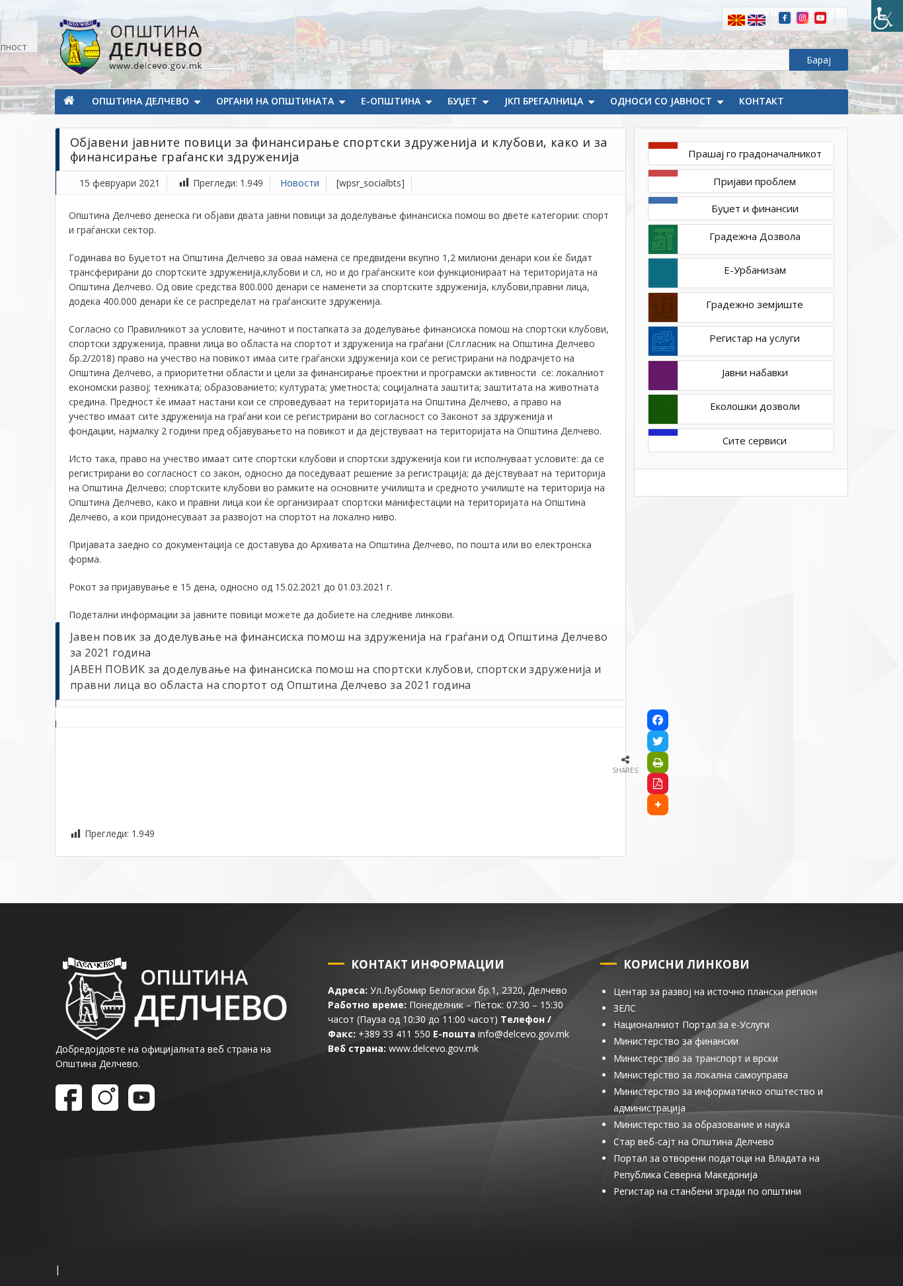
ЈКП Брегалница (543, 101)
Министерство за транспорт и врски (695, 1058)
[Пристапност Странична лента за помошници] (887, 16)
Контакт (761, 101)
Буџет (462, 101)
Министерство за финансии (675, 1041)
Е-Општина (390, 101)
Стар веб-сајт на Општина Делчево (693, 1141)
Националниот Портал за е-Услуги (691, 1024)
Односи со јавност (661, 101)
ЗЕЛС (624, 1008)
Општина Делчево (140, 101)
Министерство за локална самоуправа (700, 1074)
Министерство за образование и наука (701, 1124)
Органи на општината (275, 101)
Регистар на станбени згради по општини (707, 1191)
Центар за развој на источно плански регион (715, 991)
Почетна (70, 102)
